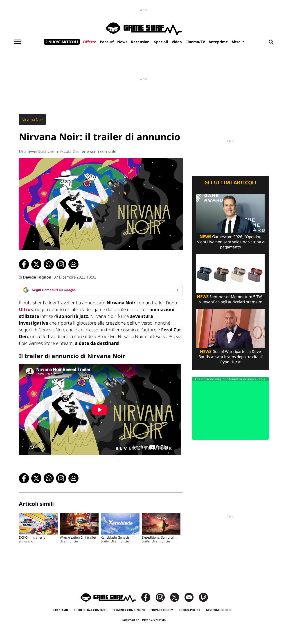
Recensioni (141, 41)
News (122, 41)
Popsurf (107, 41)
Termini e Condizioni (128, 610)
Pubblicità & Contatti (90, 610)
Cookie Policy (189, 610)
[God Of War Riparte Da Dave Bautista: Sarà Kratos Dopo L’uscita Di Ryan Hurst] (230, 328)
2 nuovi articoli (61, 41)
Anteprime (218, 41)
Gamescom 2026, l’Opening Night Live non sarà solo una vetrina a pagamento (230, 242)
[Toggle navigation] (17, 41)
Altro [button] (236, 41)
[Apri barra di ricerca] (271, 42)
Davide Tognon (37, 277)
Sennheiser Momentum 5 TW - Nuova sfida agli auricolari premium (230, 299)
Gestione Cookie (218, 610)
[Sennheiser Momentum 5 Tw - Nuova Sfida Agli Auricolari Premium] (230, 273)
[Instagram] (162, 597)
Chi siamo (60, 610)
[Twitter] (177, 597)
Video (177, 41)
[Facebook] (148, 597)
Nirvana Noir (32, 119)
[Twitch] (203, 597)
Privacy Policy (162, 610)
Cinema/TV (195, 41)
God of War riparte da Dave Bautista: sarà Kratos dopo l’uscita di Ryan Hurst (230, 356)
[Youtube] (191, 597)
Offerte (89, 41)
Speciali (161, 41)
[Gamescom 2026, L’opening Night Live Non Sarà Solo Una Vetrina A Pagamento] (230, 213)
